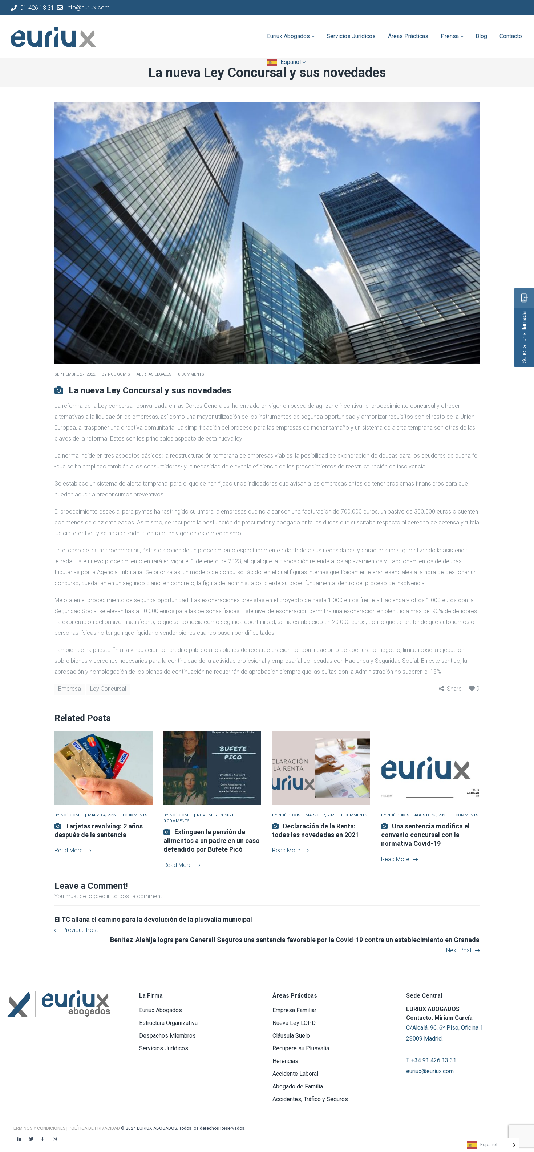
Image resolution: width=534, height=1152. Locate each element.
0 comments (191, 374)
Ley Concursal (108, 688)
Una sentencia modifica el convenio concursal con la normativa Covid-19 (425, 834)
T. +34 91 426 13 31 (431, 1060)
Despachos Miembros (167, 1035)
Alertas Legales (154, 374)
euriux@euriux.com (430, 1071)
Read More (68, 850)
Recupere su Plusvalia (300, 1048)
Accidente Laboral (295, 1073)
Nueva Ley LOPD (294, 1022)
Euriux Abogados (160, 1010)
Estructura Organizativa (168, 1022)
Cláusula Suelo (291, 1035)
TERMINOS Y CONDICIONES (38, 1128)
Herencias (285, 1061)
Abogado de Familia (297, 1086)
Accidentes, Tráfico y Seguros (310, 1099)
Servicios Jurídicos (163, 1048)
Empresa (69, 688)
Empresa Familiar (294, 1010)
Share (454, 688)
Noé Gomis (119, 374)
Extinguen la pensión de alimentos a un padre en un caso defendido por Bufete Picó (211, 840)
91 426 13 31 (37, 7)
